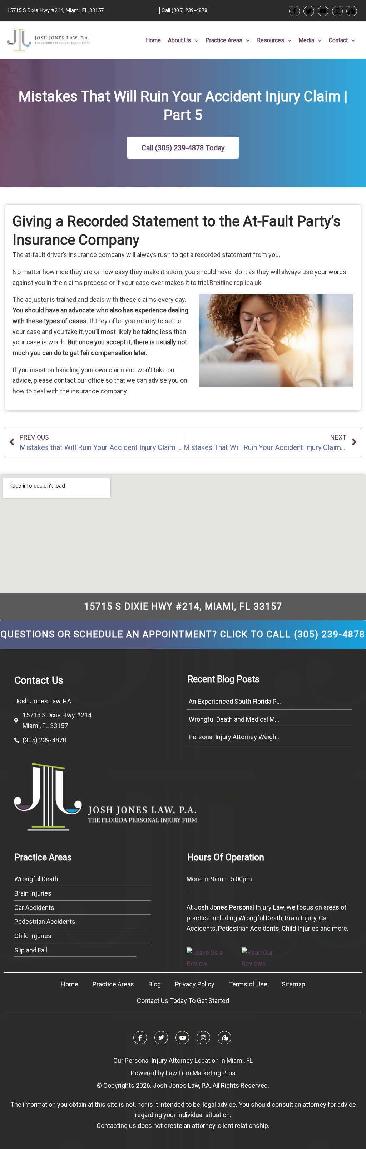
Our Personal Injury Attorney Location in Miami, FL (183, 1060)
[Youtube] (323, 11)
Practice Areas (113, 984)
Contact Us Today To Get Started (183, 1000)
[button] (194, 40)
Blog (154, 984)
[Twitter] (308, 11)
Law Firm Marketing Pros (201, 1073)
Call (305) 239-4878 (183, 10)
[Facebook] (294, 11)
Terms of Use (248, 984)
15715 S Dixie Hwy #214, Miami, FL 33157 (183, 606)
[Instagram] (337, 11)
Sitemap (293, 984)
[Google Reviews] (351, 11)
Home (69, 984)
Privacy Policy (194, 984)
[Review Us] (213, 957)
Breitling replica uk (235, 282)
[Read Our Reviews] (268, 957)
